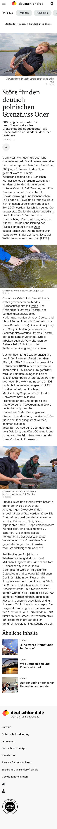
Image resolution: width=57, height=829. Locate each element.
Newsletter (8, 755)
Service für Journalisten (16, 762)
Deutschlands (40, 298)
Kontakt (6, 726)
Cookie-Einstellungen (15, 776)
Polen (34, 305)
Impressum (8, 741)
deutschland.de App (14, 748)
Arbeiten (24, 12)
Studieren (42, 12)
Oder (37, 226)
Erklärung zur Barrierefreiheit (20, 769)
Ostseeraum (23, 427)
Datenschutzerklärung (15, 734)
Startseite (10, 24)
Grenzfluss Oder (43, 165)
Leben (22, 24)
